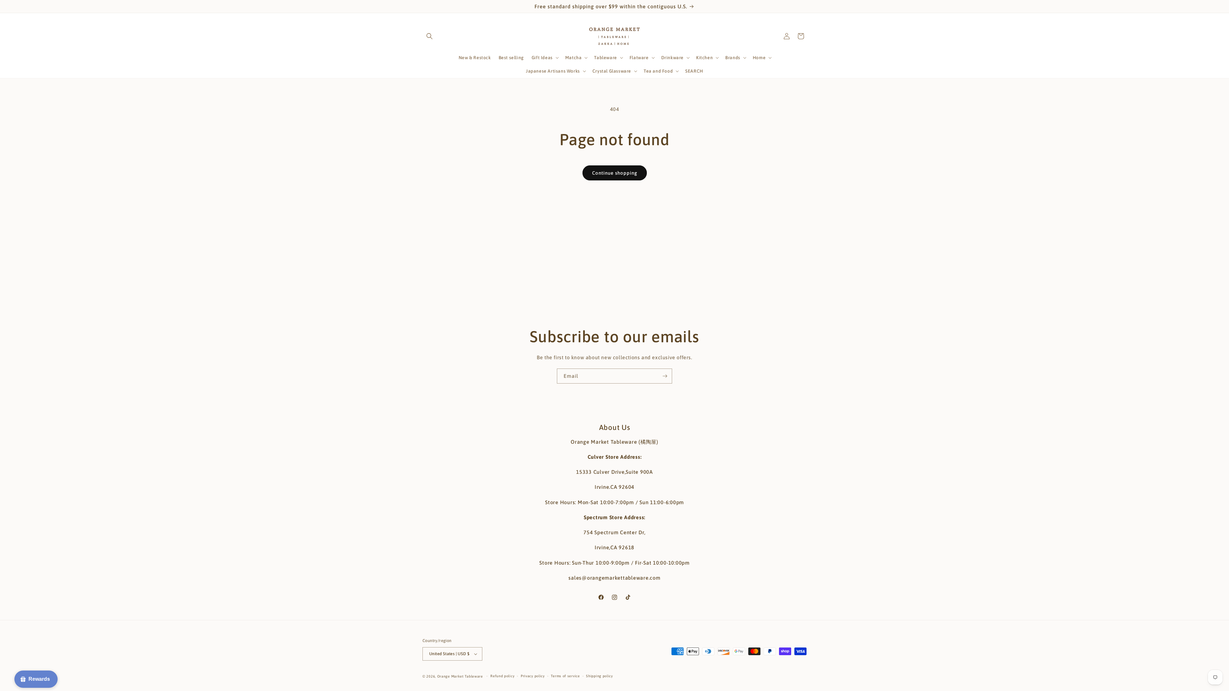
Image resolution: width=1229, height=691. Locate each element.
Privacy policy (533, 676)
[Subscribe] (665, 376)
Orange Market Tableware (460, 676)
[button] (429, 36)
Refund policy (502, 676)
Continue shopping (614, 173)
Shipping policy (599, 676)
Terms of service (565, 676)
